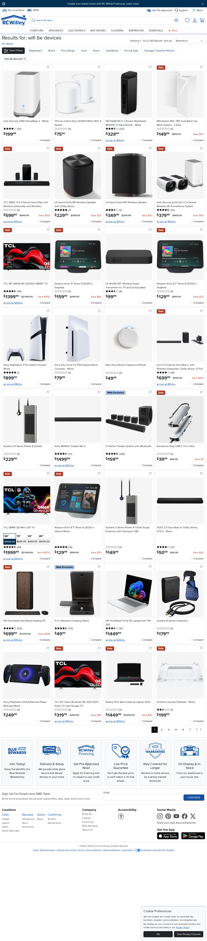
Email (107, 792)
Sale (174, 30)
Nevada (27, 815)
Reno (25, 823)
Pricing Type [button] (131, 50)
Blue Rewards (90, 826)
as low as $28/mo (13, 303)
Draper (6, 819)
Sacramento (54, 823)
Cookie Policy (127, 850)
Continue (194, 797)
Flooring (117, 30)
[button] (23, 4)
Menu (199, 10)
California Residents (111, 850)
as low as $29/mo (115, 640)
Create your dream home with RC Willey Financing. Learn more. (103, 3)
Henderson (28, 819)
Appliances (56, 30)
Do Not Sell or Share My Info (152, 850)
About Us (87, 829)
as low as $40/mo (13, 558)
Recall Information (47, 850)
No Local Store (16, 10)
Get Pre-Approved (162, 10)
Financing (87, 822)
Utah (5, 815)
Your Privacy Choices (189, 934)
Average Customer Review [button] (159, 50)
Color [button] (84, 50)
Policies (80, 850)
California (55, 815)
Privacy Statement (93, 850)
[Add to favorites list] (48, 67)
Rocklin (52, 819)
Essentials (156, 30)
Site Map (170, 850)
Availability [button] (112, 50)
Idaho (41, 815)
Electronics (76, 30)
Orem (5, 826)
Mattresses (98, 30)
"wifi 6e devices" (13, 59)
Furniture (36, 30)
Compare (45, 140)
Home (35, 850)
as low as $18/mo (12, 384)
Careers (86, 818)
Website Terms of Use (66, 850)
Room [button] (96, 50)
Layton (6, 823)
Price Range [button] (68, 50)
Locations (9, 810)
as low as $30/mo (64, 465)
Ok (158, 934)
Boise (40, 819)
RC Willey (7, 43)
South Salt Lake (10, 830)
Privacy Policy (183, 927)
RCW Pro (87, 814)
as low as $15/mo (115, 140)
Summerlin (28, 826)
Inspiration (136, 30)
